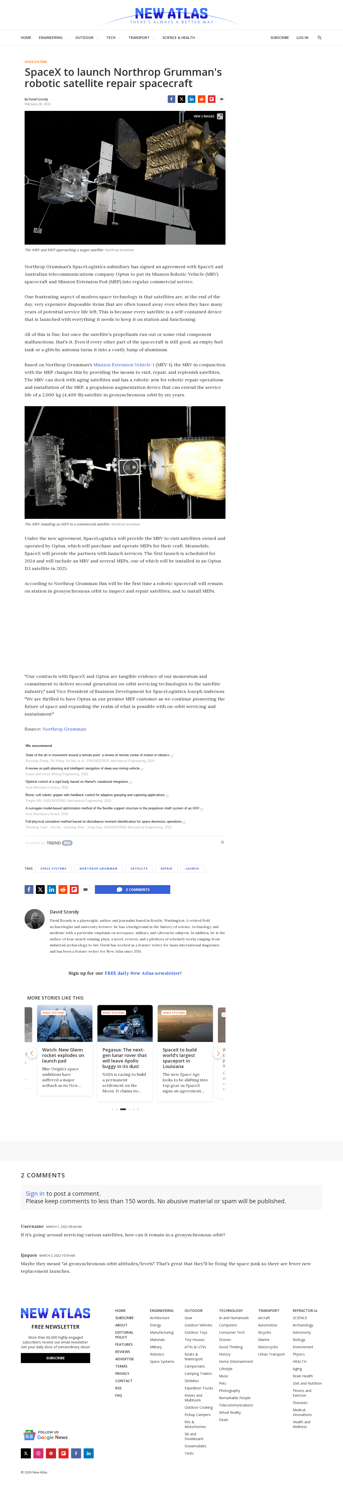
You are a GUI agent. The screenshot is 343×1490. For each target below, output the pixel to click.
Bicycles (264, 1332)
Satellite (139, 868)
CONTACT (124, 1380)
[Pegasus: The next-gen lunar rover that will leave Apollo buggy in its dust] (125, 1023)
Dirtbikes (192, 1380)
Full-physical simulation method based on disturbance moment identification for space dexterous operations (104, 821)
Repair (167, 868)
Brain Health (303, 1376)
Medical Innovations (302, 1412)
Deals (223, 1419)
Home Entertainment (236, 1361)
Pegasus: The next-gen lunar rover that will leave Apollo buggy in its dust (124, 1058)
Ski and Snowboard (194, 1436)
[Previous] (32, 1053)
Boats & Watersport (194, 1356)
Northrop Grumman (64, 729)
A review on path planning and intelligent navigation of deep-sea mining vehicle (83, 768)
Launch (192, 868)
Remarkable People (235, 1397)
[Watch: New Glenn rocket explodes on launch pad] (64, 1023)
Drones (225, 1339)
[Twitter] (181, 99)
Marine (263, 1339)
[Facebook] (171, 99)
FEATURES (124, 1344)
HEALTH (299, 1361)
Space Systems (36, 61)
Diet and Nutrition (307, 1383)
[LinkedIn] (191, 99)
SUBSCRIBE (279, 37)
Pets (222, 1383)
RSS (118, 1388)
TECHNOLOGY (231, 1310)
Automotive (267, 1325)
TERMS (121, 1366)
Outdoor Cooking (199, 1407)
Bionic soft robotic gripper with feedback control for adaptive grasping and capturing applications (95, 795)
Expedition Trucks (199, 1388)
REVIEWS (122, 1351)
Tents (189, 1453)
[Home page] (171, 15)
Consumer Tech (232, 1332)
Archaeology (303, 1325)
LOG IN (302, 37)
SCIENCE (300, 1317)
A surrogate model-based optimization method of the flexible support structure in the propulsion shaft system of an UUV (112, 808)
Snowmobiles (195, 1446)
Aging (297, 1368)
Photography (229, 1390)
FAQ (118, 1395)
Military (156, 1346)
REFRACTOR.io (305, 1310)
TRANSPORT (139, 37)
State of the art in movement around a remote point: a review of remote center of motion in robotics (97, 755)
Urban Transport (271, 1354)
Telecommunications (236, 1405)
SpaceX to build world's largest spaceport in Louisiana (180, 1058)
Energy (155, 1325)
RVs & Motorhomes (195, 1424)
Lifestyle (226, 1368)
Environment (303, 1346)
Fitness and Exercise (302, 1393)
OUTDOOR (84, 37)
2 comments (138, 889)
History (225, 1354)
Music (223, 1376)
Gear (188, 1317)
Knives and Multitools (193, 1397)
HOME (26, 37)
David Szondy (64, 912)
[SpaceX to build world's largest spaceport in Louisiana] (185, 1023)
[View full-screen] (220, 116)
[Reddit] (201, 99)
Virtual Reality (230, 1412)
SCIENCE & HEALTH (178, 37)
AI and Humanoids (234, 1317)
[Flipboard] (211, 99)
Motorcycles (268, 1346)
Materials (157, 1339)
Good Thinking (231, 1346)
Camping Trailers (198, 1373)
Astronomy (302, 1332)
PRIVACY (122, 1373)
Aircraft (264, 1317)
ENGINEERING (51, 37)
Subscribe (55, 1358)
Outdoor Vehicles (198, 1325)
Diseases (300, 1402)
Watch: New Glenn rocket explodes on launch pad (63, 1055)
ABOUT (121, 1325)
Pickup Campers (198, 1414)
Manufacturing (162, 1332)
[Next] (218, 1053)
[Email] (221, 99)
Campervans (195, 1366)
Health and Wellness (301, 1424)
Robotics (157, 1354)
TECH (111, 37)
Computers (228, 1325)
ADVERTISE (124, 1359)
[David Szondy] (35, 919)
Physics (299, 1354)
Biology (299, 1339)
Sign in (35, 1193)
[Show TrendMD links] (222, 842)
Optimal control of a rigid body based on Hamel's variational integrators (77, 782)
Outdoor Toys (196, 1332)
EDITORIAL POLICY (124, 1334)
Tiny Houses (195, 1339)
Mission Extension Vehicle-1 (123, 365)
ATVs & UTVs (195, 1346)
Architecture (159, 1317)
